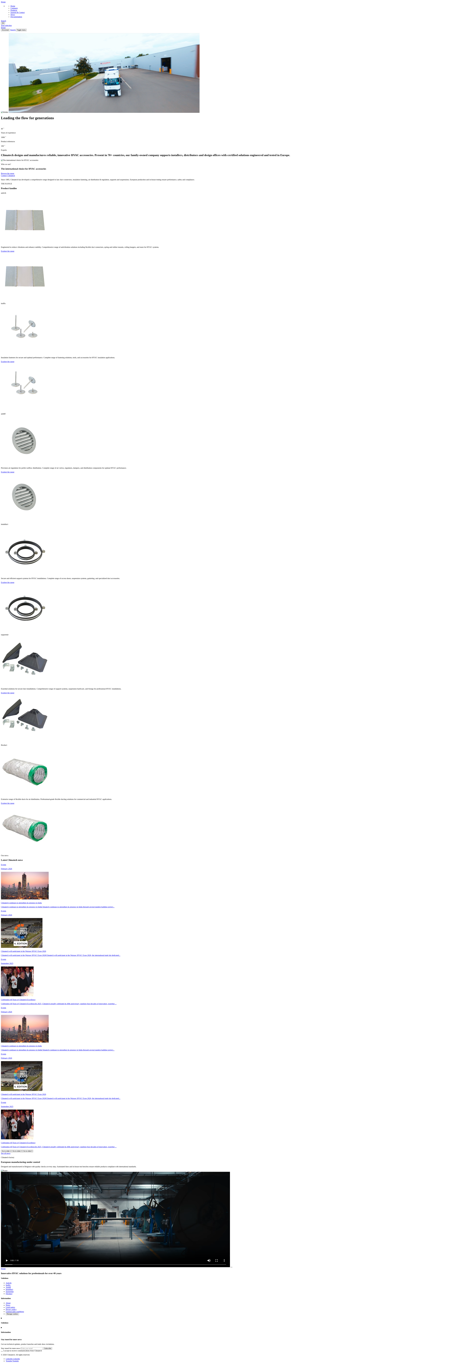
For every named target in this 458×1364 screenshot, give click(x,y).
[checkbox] (2, 1351)
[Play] (231, 1267)
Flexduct (9, 1294)
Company (14, 8)
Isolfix (8, 1285)
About (8, 1303)
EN (3, 23)
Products (13, 10)
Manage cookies (12, 1314)
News (12, 15)
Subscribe (47, 1348)
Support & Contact (17, 12)
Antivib (8, 1283)
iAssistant (5, 30)
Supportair (10, 1292)
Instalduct (9, 1289)
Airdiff (8, 1287)
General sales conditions (15, 1312)
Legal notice (10, 1307)
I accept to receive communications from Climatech (22, 1351)
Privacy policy (11, 1309)
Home (12, 6)
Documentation (16, 17)
